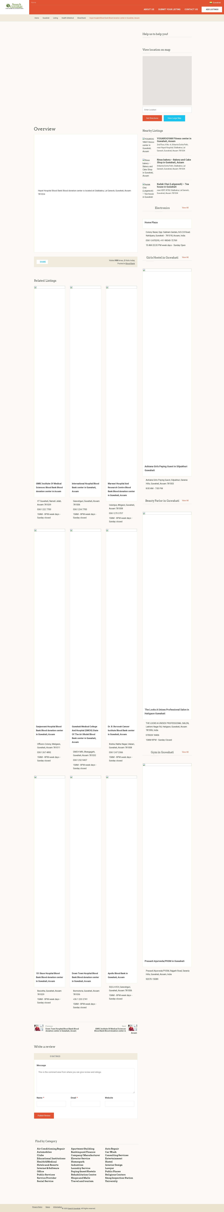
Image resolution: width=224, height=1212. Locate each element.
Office (40, 1171)
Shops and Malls (80, 1178)
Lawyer (109, 1168)
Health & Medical (68, 18)
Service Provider (46, 1178)
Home (33, 2)
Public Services (46, 1175)
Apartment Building (82, 1149)
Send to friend (34, 106)
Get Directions (152, 118)
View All (185, 208)
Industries (77, 1165)
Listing (55, 18)
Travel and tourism (82, 1181)
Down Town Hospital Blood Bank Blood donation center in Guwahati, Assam (85, 977)
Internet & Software (48, 1168)
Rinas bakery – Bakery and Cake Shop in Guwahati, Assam (174, 161)
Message (41, 1065)
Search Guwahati (74, 1208)
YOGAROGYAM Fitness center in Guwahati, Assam (174, 140)
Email (74, 1098)
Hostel (109, 1162)
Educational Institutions (51, 1158)
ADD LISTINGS (212, 9)
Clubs (40, 1155)
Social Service (45, 1181)
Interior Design (113, 1165)
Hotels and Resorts (47, 1165)
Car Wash (111, 1152)
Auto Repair (112, 1149)
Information (57, 1207)
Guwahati (217, 3)
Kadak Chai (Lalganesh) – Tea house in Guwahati (173, 185)
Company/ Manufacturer (85, 1155)
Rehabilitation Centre (83, 1175)
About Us (149, 9)
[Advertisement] (75, 78)
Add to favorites (74, 106)
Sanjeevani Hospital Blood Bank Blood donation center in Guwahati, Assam (49, 730)
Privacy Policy (37, 1207)
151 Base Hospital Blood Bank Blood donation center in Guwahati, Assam (49, 977)
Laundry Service (80, 1168)
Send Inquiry (54, 106)
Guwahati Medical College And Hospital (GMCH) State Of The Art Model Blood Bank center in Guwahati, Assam (85, 734)
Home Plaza (151, 222)
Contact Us (191, 9)
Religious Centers (115, 1175)
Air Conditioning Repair (51, 1149)
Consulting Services (116, 1155)
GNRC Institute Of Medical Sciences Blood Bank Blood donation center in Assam (49, 487)
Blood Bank (82, 18)
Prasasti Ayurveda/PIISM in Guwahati (164, 961)
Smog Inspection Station (119, 1178)
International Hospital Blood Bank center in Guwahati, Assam (85, 487)
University (111, 1181)
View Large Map (174, 118)
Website (109, 1098)
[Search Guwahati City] (14, 6)
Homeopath (78, 1162)
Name (40, 1098)
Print (92, 106)
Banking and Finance (83, 1152)
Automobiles (44, 1152)
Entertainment (113, 1158)
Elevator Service (80, 1158)
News (48, 1207)
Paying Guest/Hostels (83, 1171)
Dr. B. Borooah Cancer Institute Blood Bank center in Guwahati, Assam (121, 730)
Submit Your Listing (169, 9)
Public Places (113, 1171)
